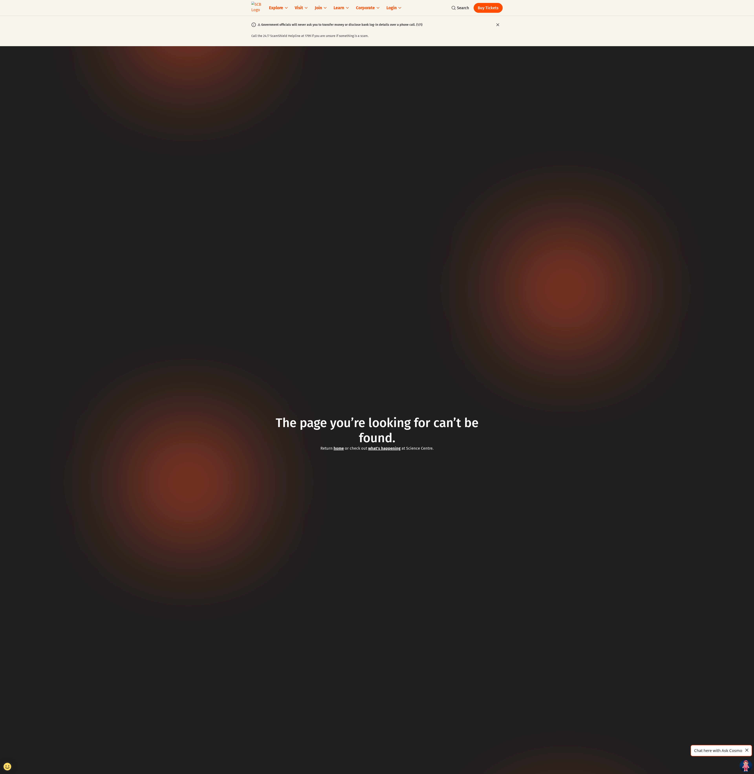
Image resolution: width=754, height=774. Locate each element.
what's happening (384, 448)
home (339, 448)
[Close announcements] (498, 25)
